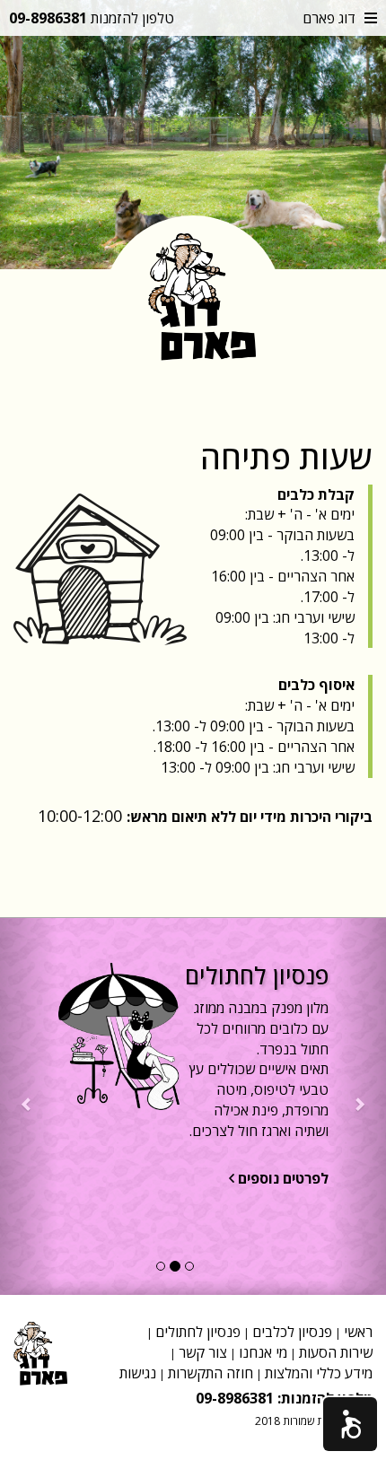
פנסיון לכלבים (292, 1332)
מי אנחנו (263, 1352)
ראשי (358, 1332)
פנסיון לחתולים (198, 1332)
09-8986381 (48, 18)
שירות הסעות (336, 1352)
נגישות (137, 1373)
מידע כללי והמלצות (319, 1373)
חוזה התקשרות (210, 1373)
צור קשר (203, 1352)
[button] (350, 1424)
